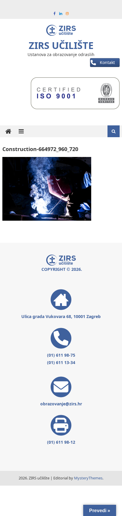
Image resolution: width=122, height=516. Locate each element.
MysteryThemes (88, 478)
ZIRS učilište (61, 45)
